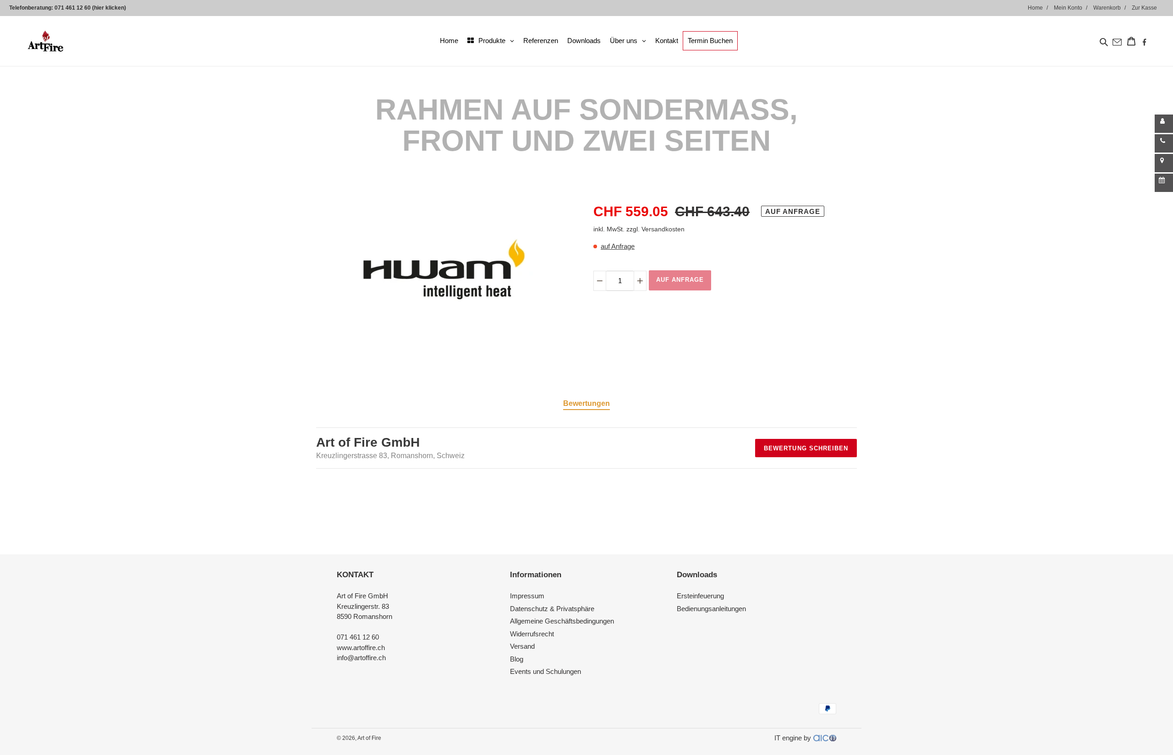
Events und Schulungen (545, 671)
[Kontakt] (1164, 124)
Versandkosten (663, 229)
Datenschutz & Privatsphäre (552, 609)
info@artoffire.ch (361, 658)
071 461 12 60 (358, 637)
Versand (522, 646)
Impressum (527, 596)
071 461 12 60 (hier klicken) (90, 8)
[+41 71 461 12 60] (1164, 143)
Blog (516, 659)
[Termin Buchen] (1164, 183)
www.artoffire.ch (361, 647)
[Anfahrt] (1164, 163)
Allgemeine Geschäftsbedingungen (562, 621)
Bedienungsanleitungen (711, 609)
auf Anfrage (618, 246)
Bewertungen (586, 403)
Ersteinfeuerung (700, 596)
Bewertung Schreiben (806, 448)
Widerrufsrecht (532, 634)
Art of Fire (369, 738)
